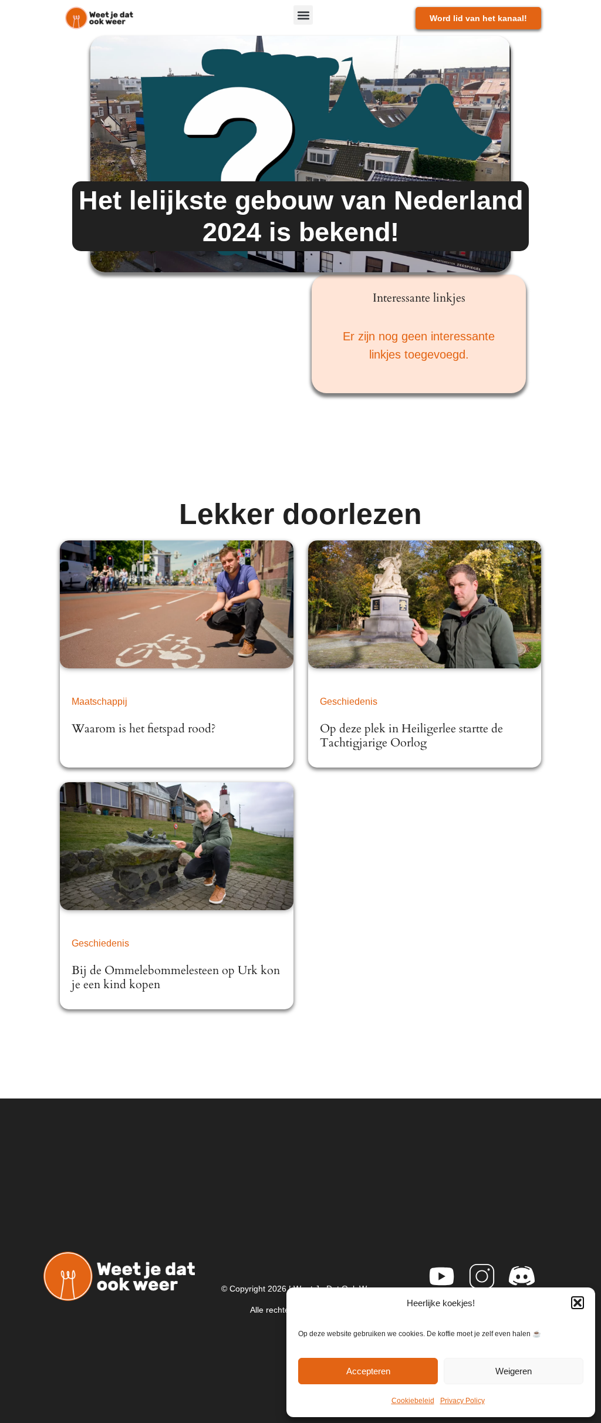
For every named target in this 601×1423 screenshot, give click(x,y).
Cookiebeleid (412, 1401)
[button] (577, 1303)
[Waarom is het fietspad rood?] (176, 604)
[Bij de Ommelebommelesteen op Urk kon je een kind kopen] (176, 846)
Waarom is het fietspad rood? (144, 728)
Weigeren (513, 1371)
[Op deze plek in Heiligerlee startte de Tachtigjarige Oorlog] (424, 604)
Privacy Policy (462, 1401)
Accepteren (368, 1371)
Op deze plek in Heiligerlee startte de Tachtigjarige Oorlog (411, 736)
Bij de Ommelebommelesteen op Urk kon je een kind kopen (176, 977)
